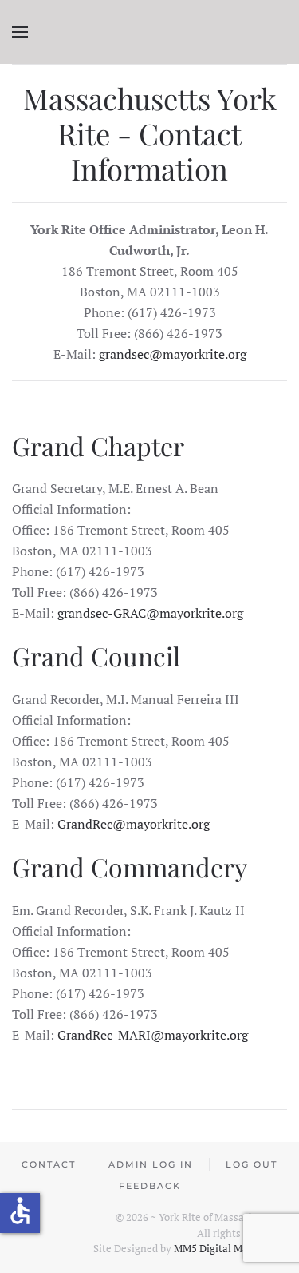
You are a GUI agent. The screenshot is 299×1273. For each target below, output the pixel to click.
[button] (20, 32)
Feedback (150, 1185)
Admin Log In (150, 1164)
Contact (49, 1164)
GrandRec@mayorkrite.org (133, 824)
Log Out (251, 1164)
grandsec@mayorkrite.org (172, 354)
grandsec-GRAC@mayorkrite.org (150, 613)
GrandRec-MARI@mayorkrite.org (152, 1035)
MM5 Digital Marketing (229, 1248)
